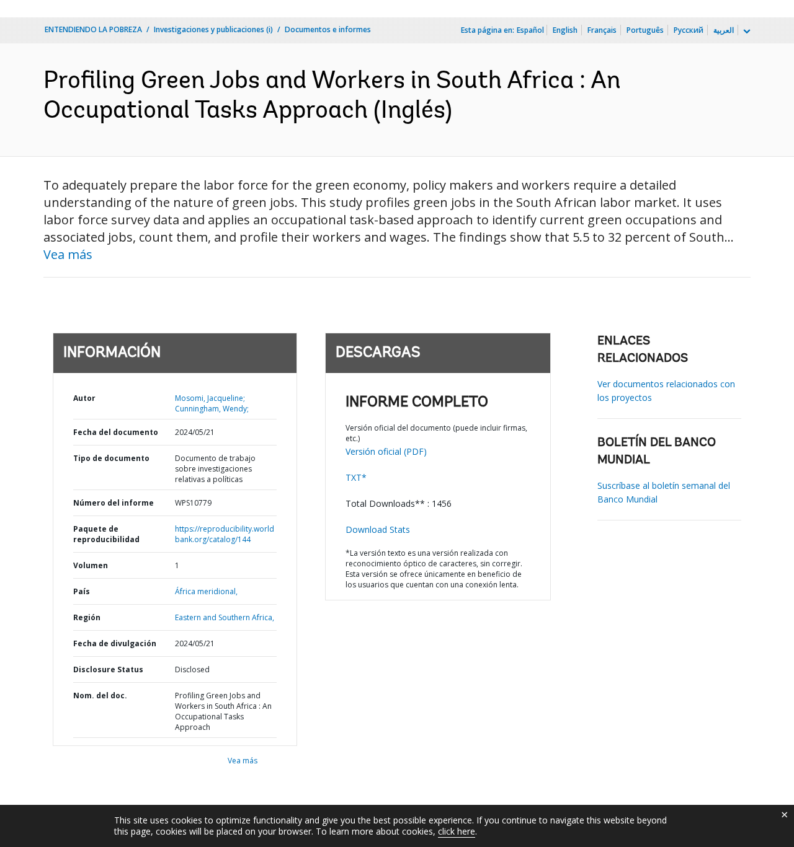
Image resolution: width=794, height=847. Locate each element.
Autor (84, 398)
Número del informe (113, 503)
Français (602, 30)
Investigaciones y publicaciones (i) (213, 29)
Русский (688, 30)
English (565, 30)
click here (456, 831)
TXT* (356, 477)
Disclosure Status (108, 669)
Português (645, 30)
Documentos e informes (328, 29)
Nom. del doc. (100, 695)
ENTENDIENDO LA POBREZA (93, 29)
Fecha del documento (115, 432)
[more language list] (746, 31)
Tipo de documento (111, 458)
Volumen (90, 565)
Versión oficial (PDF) (386, 451)
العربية (723, 30)
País (81, 591)
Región (86, 617)
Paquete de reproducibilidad (106, 534)
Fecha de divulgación (114, 643)
